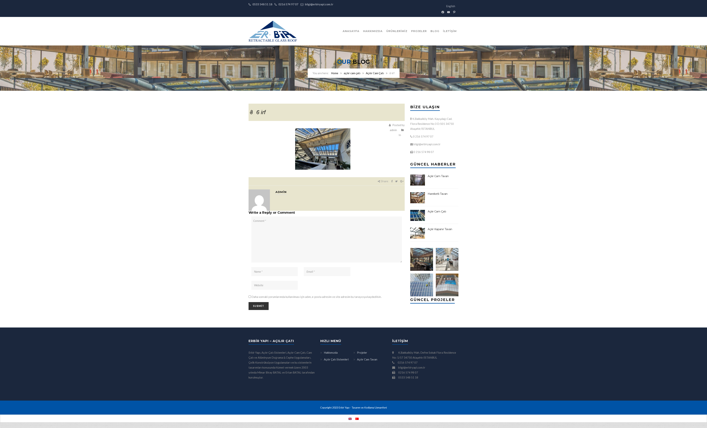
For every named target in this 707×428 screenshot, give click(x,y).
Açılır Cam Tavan (438, 176)
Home (334, 73)
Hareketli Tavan (438, 193)
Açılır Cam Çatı (375, 73)
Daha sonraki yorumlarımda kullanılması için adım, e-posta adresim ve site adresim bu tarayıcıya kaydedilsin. (316, 296)
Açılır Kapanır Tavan (440, 229)
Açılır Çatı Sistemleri (336, 359)
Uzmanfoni (381, 407)
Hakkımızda (373, 31)
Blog (434, 31)
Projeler (419, 31)
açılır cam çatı (352, 73)
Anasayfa (351, 31)
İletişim (450, 31)
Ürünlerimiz (396, 31)
